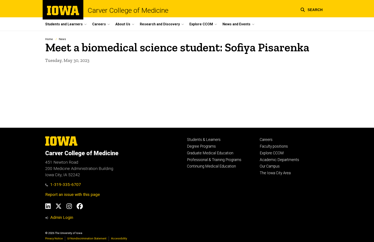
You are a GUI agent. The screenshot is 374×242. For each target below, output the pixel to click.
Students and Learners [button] (64, 24)
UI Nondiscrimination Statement (86, 238)
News (62, 39)
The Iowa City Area (275, 173)
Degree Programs (201, 146)
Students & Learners (204, 139)
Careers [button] (99, 24)
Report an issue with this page (72, 194)
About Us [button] (122, 24)
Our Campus (270, 166)
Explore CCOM (272, 153)
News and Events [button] (236, 24)
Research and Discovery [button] (160, 24)
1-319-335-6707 (65, 184)
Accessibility (119, 238)
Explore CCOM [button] (201, 24)
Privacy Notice (54, 238)
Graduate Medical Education (210, 153)
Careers (266, 139)
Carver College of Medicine (128, 10)
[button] (311, 9)
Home (49, 39)
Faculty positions (274, 146)
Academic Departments (279, 160)
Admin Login (61, 217)
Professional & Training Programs (214, 160)
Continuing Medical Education (211, 166)
